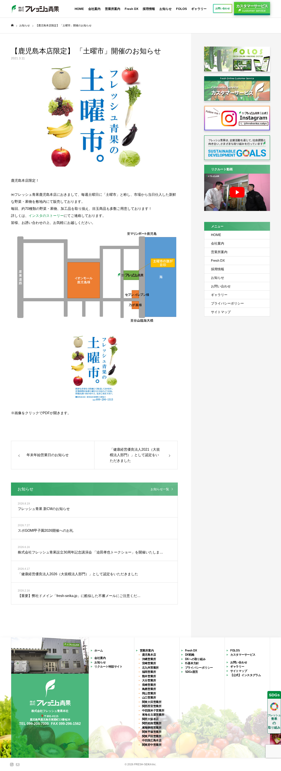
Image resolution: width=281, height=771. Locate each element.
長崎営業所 (149, 684)
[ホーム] (12, 25)
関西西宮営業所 (152, 706)
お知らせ (165, 9)
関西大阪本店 (150, 719)
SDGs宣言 (191, 671)
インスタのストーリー (46, 216)
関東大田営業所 (152, 702)
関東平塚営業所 (152, 731)
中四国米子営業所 (153, 710)
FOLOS (181, 9)
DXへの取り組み (195, 659)
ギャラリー (199, 9)
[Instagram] (11, 764)
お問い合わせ (221, 286)
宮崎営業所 (149, 663)
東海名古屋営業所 (153, 714)
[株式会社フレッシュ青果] (35, 8)
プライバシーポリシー (227, 303)
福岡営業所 (149, 671)
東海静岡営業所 (152, 727)
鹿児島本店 (149, 654)
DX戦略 (190, 654)
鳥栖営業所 (149, 689)
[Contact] (17, 764)
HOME (79, 9)
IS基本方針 (192, 663)
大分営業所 (149, 680)
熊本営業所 (149, 676)
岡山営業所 (149, 693)
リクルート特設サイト (108, 666)
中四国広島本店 (152, 740)
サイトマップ (221, 312)
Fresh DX (131, 9)
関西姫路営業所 (152, 723)
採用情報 (149, 9)
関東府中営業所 (152, 744)
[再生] (237, 192)
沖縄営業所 (149, 659)
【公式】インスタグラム (245, 675)
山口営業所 (149, 697)
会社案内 (94, 9)
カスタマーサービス (243, 654)
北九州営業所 (150, 667)
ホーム (98, 650)
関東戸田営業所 (152, 736)
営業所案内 (112, 9)
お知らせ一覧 (160, 489)
